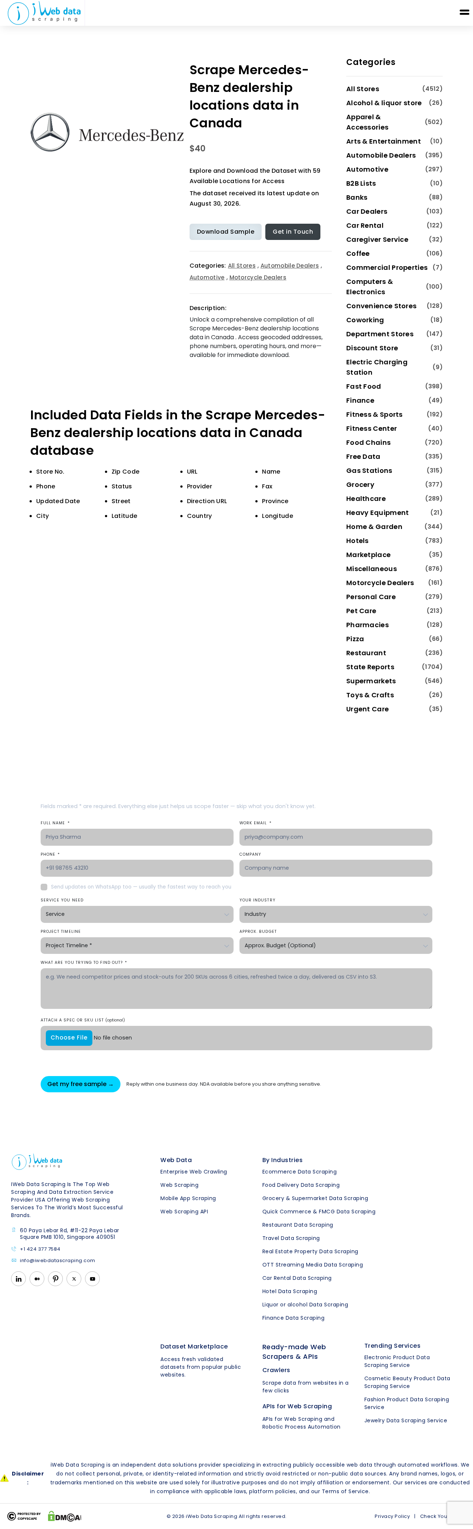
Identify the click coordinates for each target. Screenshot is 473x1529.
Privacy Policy (392, 1516)
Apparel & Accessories (367, 122)
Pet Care (361, 610)
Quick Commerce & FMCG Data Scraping (319, 1211)
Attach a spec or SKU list (83, 1020)
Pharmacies (367, 624)
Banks (357, 197)
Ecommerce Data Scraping (299, 1171)
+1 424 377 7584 (40, 1249)
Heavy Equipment (377, 512)
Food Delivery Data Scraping (301, 1185)
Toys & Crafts (370, 695)
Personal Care (371, 596)
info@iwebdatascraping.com (57, 1261)
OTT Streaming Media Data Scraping (312, 1264)
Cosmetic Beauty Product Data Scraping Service (407, 1382)
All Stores (242, 265)
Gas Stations (369, 470)
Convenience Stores (381, 305)
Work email (255, 823)
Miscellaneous (371, 568)
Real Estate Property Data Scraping (310, 1251)
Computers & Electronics (369, 286)
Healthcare (366, 498)
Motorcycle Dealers (257, 277)
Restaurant (366, 652)
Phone (50, 854)
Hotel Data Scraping (289, 1291)
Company (250, 854)
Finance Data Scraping (293, 1318)
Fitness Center (371, 428)
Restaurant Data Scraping (297, 1225)
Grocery (360, 484)
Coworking (365, 319)
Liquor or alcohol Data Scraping (305, 1304)
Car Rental (365, 225)
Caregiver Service (377, 239)
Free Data (363, 456)
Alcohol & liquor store (384, 102)
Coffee (358, 253)
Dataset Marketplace (194, 1346)
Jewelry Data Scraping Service (406, 1420)
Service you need (62, 900)
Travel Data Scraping (291, 1238)
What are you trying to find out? (84, 962)
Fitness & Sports (374, 414)
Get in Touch (293, 231)
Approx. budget (258, 931)
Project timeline (61, 931)
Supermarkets (371, 681)
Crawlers (276, 1370)
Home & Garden (374, 526)
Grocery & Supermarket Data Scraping (315, 1198)
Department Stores (380, 334)
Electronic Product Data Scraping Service (397, 1361)
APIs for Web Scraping (297, 1406)
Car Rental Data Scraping (297, 1278)
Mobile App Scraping (188, 1198)
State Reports (370, 666)
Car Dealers (366, 211)
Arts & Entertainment (383, 141)
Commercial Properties (387, 267)
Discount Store (372, 348)
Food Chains (368, 442)
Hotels (357, 540)
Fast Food (363, 386)
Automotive (207, 277)
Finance (360, 400)
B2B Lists (361, 183)
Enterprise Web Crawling (193, 1171)
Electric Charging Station (377, 367)
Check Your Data (441, 1516)
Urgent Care (367, 709)
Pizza (355, 638)
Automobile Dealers (290, 265)
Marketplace (368, 554)
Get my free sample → (80, 1084)
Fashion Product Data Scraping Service (406, 1403)
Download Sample (226, 231)
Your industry (257, 900)
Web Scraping (179, 1185)
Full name (55, 823)
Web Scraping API (184, 1211)
